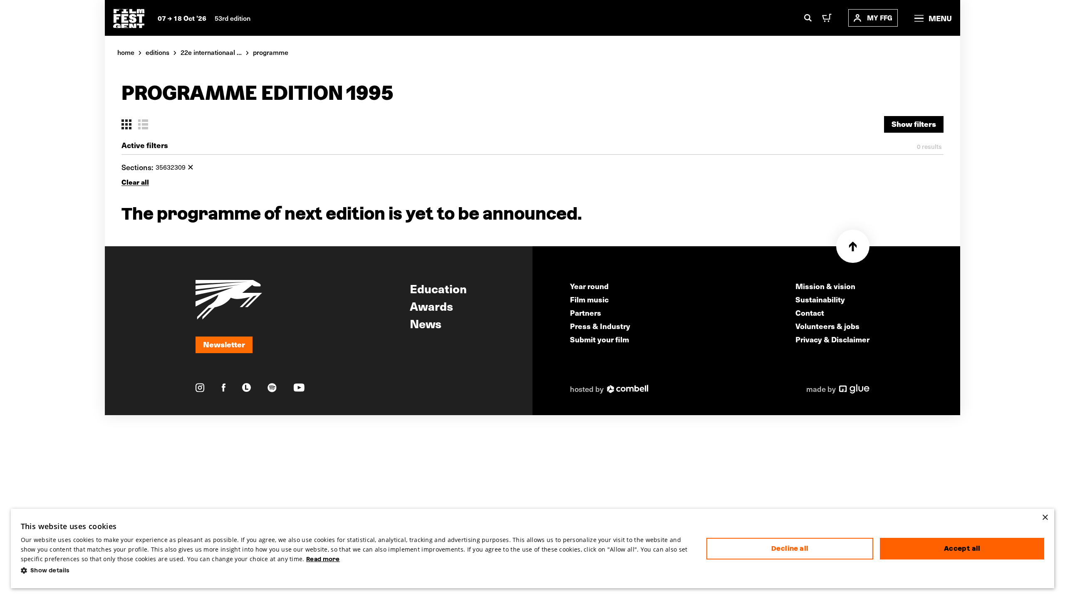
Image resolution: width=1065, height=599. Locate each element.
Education (438, 288)
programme (270, 52)
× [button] (1045, 518)
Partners (585, 312)
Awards (431, 305)
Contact (809, 312)
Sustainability (820, 299)
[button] (357, 570)
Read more (323, 559)
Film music (589, 299)
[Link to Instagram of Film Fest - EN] (200, 387)
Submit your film (599, 339)
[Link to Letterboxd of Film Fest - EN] (246, 387)
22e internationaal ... (211, 52)
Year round (589, 286)
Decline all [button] (789, 548)
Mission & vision (825, 286)
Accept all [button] (962, 548)
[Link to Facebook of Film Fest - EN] (223, 387)
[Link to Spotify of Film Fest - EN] (272, 387)
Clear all (135, 182)
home (125, 52)
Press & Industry (600, 326)
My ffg (879, 17)
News (425, 323)
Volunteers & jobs (827, 326)
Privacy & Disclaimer (832, 339)
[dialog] (533, 549)
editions (157, 52)
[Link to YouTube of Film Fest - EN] (299, 387)
